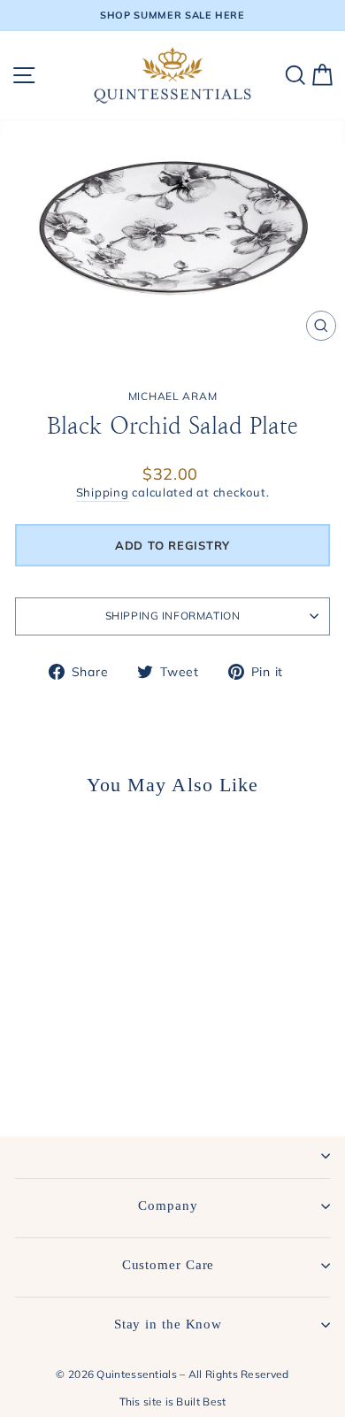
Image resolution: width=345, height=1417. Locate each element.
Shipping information (173, 615)
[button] (172, 545)
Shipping (102, 492)
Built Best (201, 1401)
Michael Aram (172, 396)
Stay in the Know (168, 1324)
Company (167, 1205)
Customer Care (168, 1265)
